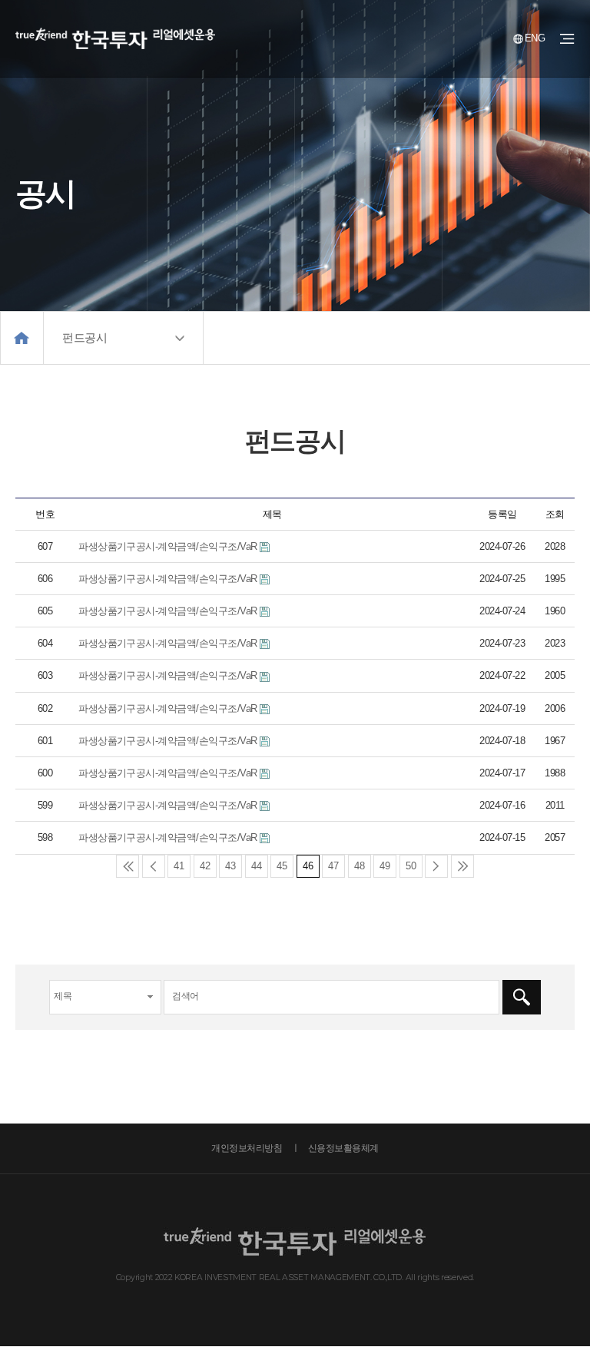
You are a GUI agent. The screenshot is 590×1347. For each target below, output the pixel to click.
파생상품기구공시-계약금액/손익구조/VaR (167, 546)
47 (333, 866)
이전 (153, 866)
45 (282, 866)
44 (256, 866)
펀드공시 (84, 338)
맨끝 (462, 866)
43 (230, 866)
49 (385, 866)
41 (179, 866)
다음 (436, 866)
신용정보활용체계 (343, 1148)
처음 (127, 866)
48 (359, 866)
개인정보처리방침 (246, 1148)
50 (411, 866)
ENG (535, 38)
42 (205, 866)
